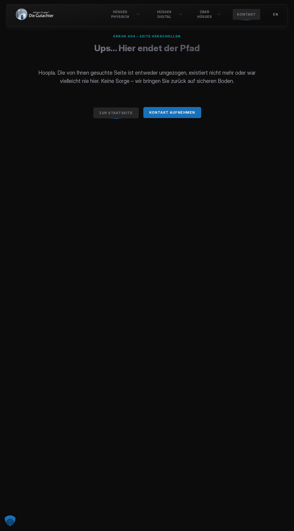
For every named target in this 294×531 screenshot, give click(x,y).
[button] (10, 521)
